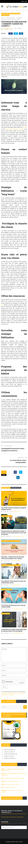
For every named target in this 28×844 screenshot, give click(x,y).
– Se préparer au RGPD (8, 787)
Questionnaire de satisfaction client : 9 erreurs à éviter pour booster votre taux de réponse (13, 532)
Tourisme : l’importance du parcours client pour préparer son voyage (12, 557)
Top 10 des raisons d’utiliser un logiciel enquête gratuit (13, 508)
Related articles (6, 487)
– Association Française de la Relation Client (12, 778)
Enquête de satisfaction (15, 13)
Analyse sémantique (9, 749)
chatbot (25, 127)
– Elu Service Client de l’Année (10, 784)
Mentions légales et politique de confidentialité (12, 817)
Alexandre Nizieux (8, 28)
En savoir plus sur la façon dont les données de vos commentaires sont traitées (13, 693)
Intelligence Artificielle (9, 758)
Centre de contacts (5, 13)
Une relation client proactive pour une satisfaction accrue (13, 581)
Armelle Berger (16, 560)
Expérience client (5, 15)
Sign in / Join (24, 1)
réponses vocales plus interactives (14, 129)
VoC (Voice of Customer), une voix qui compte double (13, 606)
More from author (16, 487)
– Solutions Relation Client (9, 781)
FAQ (2, 305)
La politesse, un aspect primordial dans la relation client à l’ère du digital (14, 630)
